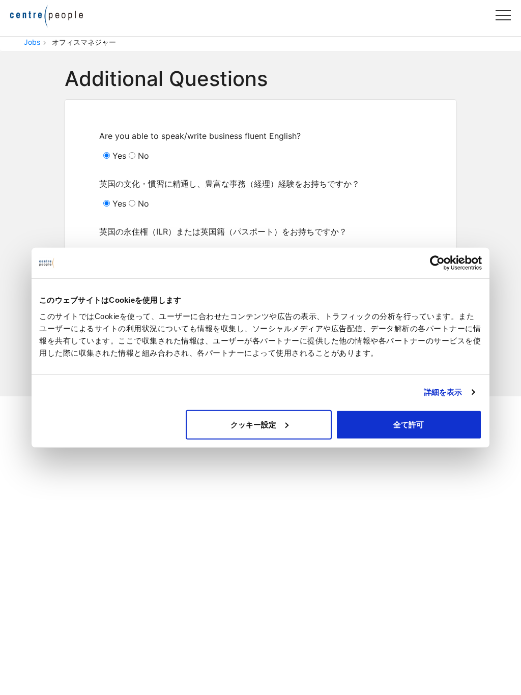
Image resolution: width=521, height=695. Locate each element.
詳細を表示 (443, 392)
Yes (118, 156)
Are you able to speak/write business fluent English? (200, 136)
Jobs (32, 42)
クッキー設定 (253, 424)
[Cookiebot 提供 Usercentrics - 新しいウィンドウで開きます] (437, 263)
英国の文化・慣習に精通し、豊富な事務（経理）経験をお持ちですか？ (229, 184)
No (142, 156)
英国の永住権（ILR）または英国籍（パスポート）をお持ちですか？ (223, 231)
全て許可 (408, 424)
